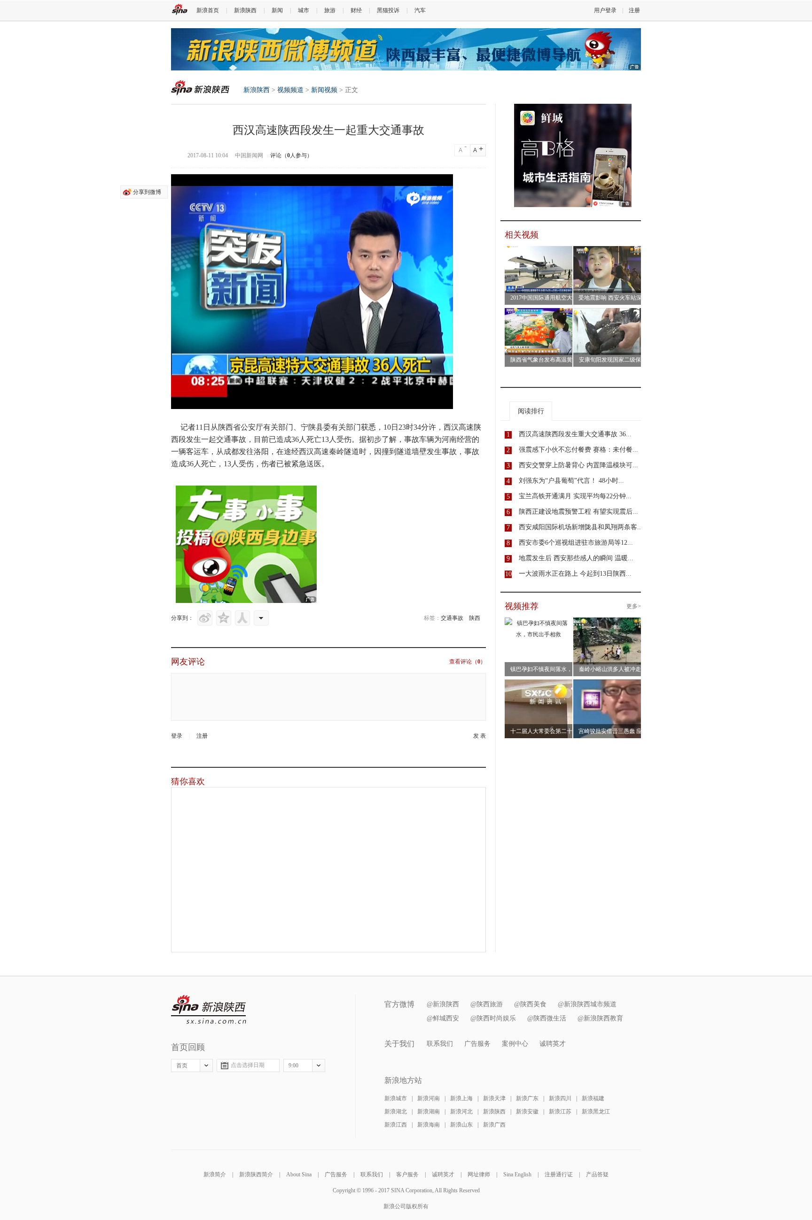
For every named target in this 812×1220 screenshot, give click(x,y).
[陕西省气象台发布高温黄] (540, 313)
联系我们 (440, 1043)
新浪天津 (494, 1098)
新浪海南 (428, 1124)
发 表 (479, 736)
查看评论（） (467, 661)
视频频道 (290, 89)
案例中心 (515, 1043)
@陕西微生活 (546, 1018)
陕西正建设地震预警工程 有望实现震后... (578, 511)
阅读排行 (531, 411)
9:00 (293, 1065)
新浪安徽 (527, 1111)
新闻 (277, 10)
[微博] (204, 617)
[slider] (402, 398)
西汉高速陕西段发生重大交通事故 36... (575, 434)
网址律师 (479, 1174)
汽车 (420, 10)
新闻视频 (324, 89)
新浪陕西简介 (256, 1174)
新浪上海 (461, 1098)
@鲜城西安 (443, 1018)
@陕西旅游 (486, 1004)
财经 (356, 10)
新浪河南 (428, 1098)
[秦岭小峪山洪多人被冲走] (608, 623)
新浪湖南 (428, 1111)
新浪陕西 (245, 10)
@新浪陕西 (443, 1004)
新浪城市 (395, 1098)
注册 (634, 10)
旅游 (330, 10)
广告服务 (477, 1043)
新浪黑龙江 (596, 1111)
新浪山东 (461, 1124)
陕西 (474, 618)
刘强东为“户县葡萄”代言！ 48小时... (571, 480)
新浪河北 (461, 1111)
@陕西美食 (530, 1004)
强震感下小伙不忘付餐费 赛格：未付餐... (578, 449)
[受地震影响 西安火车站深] (608, 251)
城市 (303, 10)
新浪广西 (494, 1124)
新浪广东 (527, 1098)
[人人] (242, 617)
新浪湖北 (395, 1111)
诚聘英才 (552, 1043)
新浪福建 (593, 1098)
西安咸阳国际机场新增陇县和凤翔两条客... (581, 527)
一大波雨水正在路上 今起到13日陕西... (575, 573)
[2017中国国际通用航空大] (540, 251)
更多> (633, 606)
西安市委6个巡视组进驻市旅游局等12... (576, 542)
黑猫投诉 (388, 10)
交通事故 (452, 618)
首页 (181, 1065)
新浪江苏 (560, 1111)
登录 (176, 736)
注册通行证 (559, 1174)
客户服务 (407, 1174)
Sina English (517, 1174)
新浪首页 (207, 10)
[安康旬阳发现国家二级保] (608, 313)
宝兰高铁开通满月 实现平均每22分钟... (575, 496)
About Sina (299, 1174)
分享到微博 (147, 192)
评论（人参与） (291, 155)
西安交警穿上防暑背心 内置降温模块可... (578, 465)
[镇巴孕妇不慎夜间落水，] (538, 623)
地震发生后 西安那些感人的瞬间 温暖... (576, 558)
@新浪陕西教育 (600, 1018)
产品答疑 (597, 1174)
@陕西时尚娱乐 (493, 1018)
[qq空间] (223, 617)
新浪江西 (395, 1124)
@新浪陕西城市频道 (587, 1004)
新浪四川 (560, 1098)
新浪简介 (214, 1174)
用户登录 (605, 10)
